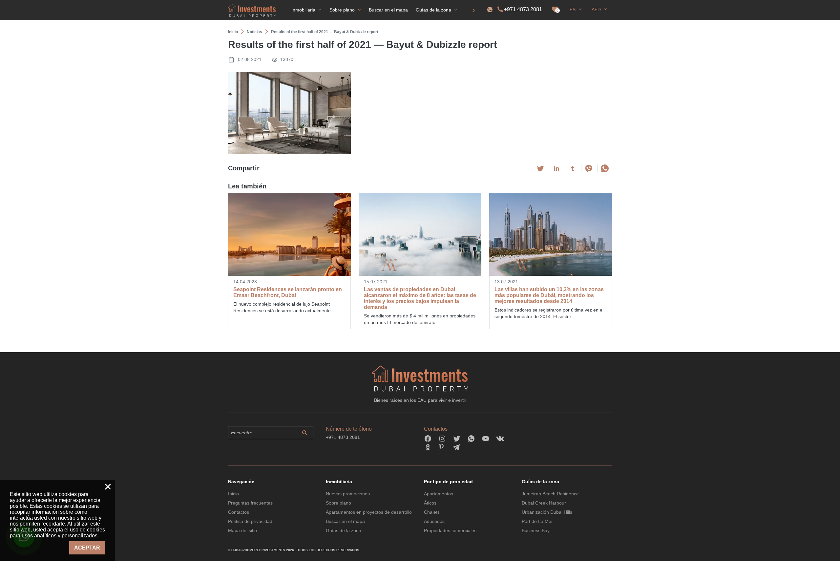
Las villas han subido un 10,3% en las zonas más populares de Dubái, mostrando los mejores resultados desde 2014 (549, 295)
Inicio (233, 493)
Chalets (432, 512)
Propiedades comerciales (450, 530)
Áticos (430, 503)
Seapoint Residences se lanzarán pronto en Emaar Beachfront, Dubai (287, 292)
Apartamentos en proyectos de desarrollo (369, 512)
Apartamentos (438, 493)
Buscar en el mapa (345, 521)
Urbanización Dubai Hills (547, 512)
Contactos (238, 512)
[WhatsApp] (605, 168)
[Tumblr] (573, 168)
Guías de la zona (343, 530)
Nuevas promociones (348, 493)
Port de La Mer (537, 521)
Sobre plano (338, 503)
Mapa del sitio (242, 530)
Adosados (434, 521)
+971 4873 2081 (523, 9)
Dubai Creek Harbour (544, 503)
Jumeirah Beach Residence (550, 493)
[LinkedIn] (556, 168)
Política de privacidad (250, 521)
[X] (540, 168)
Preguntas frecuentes (250, 503)
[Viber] (589, 168)
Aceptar (87, 547)
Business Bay (536, 530)
